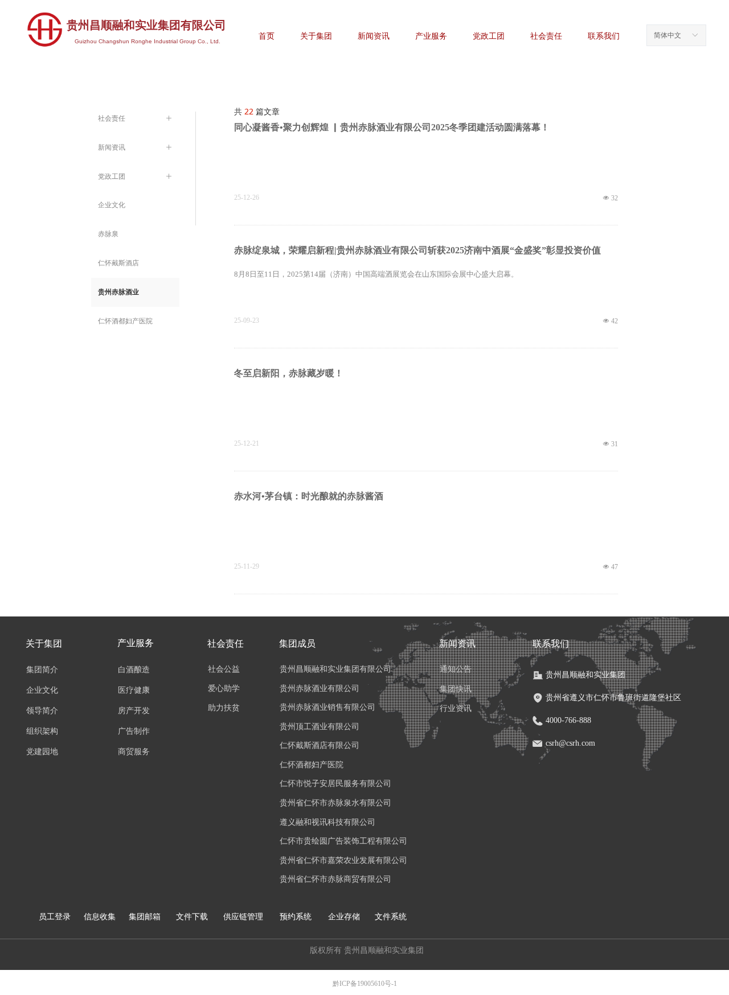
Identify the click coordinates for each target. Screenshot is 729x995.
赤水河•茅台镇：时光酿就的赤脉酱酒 (308, 496)
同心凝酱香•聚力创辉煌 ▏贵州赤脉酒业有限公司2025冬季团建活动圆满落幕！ (392, 127)
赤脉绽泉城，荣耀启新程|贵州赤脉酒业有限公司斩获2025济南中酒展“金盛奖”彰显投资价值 (417, 250)
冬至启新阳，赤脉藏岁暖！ (288, 373)
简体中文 (667, 35)
